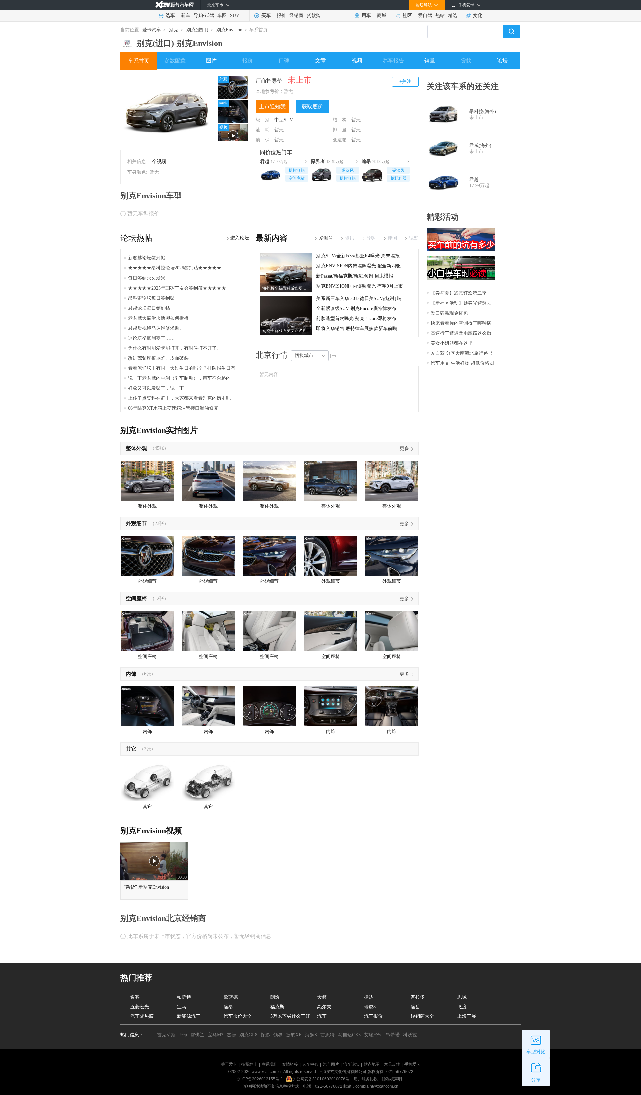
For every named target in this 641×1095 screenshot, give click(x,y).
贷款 (466, 60)
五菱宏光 (139, 1006)
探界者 (318, 161)
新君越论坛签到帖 (146, 257)
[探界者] (321, 174)
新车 (185, 15)
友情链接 (290, 1064)
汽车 (322, 1016)
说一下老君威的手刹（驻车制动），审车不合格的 (179, 378)
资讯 (349, 238)
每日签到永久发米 (146, 278)
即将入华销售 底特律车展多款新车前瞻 (356, 328)
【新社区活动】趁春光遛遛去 (461, 303)
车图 (222, 15)
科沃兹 (410, 1034)
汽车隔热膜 (142, 1016)
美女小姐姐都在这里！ (454, 343)
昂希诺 (393, 1034)
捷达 (368, 997)
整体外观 (136, 448)
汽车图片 (331, 1064)
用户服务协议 (366, 1079)
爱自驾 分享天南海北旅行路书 (462, 353)
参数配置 (175, 60)
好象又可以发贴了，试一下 (156, 388)
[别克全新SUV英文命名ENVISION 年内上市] (286, 298)
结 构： (342, 119)
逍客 (135, 997)
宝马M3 (215, 1034)
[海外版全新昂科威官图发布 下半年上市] (286, 255)
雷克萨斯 (166, 1034)
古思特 (327, 1034)
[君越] (270, 174)
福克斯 (277, 1006)
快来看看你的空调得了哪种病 (461, 323)
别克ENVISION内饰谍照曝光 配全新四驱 (358, 265)
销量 (429, 60)
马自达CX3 (349, 1034)
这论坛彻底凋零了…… (151, 338)
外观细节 (136, 523)
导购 (198, 15)
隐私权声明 (392, 1079)
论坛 (502, 60)
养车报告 (393, 60)
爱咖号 (326, 238)
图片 (211, 60)
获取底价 (312, 106)
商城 (381, 15)
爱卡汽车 (151, 29)
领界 (278, 1034)
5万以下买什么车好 (290, 1016)
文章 (320, 60)
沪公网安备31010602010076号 (321, 1079)
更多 (404, 448)
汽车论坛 (351, 1064)
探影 (265, 1034)
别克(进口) (197, 29)
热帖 (440, 15)
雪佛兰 (197, 1034)
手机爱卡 (412, 1064)
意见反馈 (392, 1064)
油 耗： (265, 129)
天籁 (322, 997)
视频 (357, 60)
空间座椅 (136, 598)
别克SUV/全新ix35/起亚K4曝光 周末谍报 (358, 255)
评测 (392, 238)
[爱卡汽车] (174, 5)
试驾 (209, 15)
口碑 (284, 60)
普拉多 (418, 997)
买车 (266, 15)
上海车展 (466, 1016)
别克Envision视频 (151, 830)
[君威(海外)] (443, 148)
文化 (477, 15)
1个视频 (158, 161)
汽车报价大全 (238, 1016)
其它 (131, 749)
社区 (407, 15)
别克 (173, 29)
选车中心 (310, 1064)
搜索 (511, 31)
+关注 (405, 81)
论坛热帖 (136, 238)
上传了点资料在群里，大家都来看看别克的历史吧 (179, 398)
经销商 (296, 15)
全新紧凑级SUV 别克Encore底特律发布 (356, 308)
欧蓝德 (231, 997)
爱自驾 (425, 15)
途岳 (415, 1006)
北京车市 (215, 5)
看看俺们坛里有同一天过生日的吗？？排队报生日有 (181, 368)
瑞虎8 (370, 1006)
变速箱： (342, 139)
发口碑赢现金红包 (449, 313)
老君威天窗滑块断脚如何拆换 (158, 318)
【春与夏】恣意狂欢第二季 (459, 293)
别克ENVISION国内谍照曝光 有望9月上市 (359, 286)
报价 (281, 15)
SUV (234, 15)
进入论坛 (239, 237)
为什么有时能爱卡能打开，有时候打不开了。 (174, 348)
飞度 (462, 1006)
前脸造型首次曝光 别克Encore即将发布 (356, 318)
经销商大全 (422, 1016)
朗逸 (275, 997)
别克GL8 (248, 1034)
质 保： (265, 139)
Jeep (183, 1034)
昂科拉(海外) (482, 111)
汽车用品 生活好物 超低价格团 (462, 363)
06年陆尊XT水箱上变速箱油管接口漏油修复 (173, 408)
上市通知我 (272, 106)
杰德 (231, 1034)
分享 (536, 1080)
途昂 (366, 161)
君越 (264, 161)
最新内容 (272, 238)
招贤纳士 (249, 1064)
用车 (366, 15)
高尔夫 (324, 1006)
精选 (452, 15)
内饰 (131, 674)
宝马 (181, 1006)
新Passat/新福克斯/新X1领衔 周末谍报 (354, 276)
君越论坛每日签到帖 (149, 308)
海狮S (311, 1034)
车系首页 (138, 61)
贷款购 (314, 15)
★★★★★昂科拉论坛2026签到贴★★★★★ (174, 267)
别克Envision (229, 29)
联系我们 (270, 1064)
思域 (462, 997)
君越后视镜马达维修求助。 (156, 328)
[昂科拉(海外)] (443, 114)
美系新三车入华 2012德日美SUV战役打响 (359, 298)
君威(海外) (480, 145)
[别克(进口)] (127, 41)
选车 (170, 15)
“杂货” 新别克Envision (146, 887)
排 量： (342, 129)
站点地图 (372, 1064)
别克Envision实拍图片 (159, 430)
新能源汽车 (188, 1016)
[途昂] (372, 174)
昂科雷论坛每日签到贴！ (153, 298)
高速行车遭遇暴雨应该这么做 (461, 333)
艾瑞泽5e (373, 1034)
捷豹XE (294, 1034)
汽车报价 (373, 1016)
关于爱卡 (229, 1064)
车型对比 (535, 1051)
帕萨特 (184, 997)
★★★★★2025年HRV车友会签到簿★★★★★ (177, 288)
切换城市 (304, 355)
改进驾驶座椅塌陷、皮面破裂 (158, 358)
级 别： (265, 119)
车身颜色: (137, 172)
